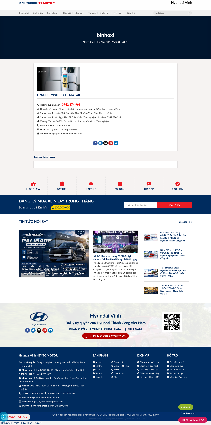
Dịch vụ (104, 13)
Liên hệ (131, 13)
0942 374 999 (71, 104)
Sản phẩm (52, 13)
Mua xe (79, 13)
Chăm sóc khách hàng (149, 373)
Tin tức (117, 13)
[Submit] (189, 13)
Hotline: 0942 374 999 (193, 420)
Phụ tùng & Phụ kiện (149, 370)
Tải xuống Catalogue (178, 377)
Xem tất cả (184, 222)
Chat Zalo (186, 407)
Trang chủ (24, 13)
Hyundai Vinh (181, 3)
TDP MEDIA (140, 419)
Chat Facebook (188, 413)
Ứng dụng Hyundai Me (149, 377)
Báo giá (67, 13)
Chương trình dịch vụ (149, 362)
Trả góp (92, 13)
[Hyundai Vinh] (55, 3)
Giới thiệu (38, 13)
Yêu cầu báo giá (176, 373)
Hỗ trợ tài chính (177, 370)
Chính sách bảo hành (148, 366)
